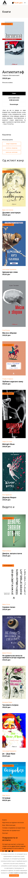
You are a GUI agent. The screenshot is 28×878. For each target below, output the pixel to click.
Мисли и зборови (9, 333)
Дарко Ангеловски (7, 210)
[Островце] (14, 777)
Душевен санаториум (11, 213)
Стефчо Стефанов (7, 379)
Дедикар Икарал (9, 497)
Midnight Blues (8, 444)
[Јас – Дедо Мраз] (14, 730)
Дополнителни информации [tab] (13, 99)
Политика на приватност (11, 830)
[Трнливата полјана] (14, 682)
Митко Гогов (6, 604)
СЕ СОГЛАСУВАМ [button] (14, 875)
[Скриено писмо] (14, 581)
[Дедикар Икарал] (14, 472)
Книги (4, 820)
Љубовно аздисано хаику (12, 381)
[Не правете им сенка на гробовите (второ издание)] (14, 632)
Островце (6, 798)
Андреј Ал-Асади (7, 441)
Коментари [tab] (14, 104)
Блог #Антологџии (8, 825)
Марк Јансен (6, 795)
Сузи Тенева (6, 330)
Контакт (5, 833)
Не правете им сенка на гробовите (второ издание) (13, 657)
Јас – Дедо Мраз (8, 754)
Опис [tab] (14, 93)
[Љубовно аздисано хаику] (14, 358)
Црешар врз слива (10, 272)
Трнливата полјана (10, 705)
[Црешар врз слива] (14, 243)
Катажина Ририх (7, 702)
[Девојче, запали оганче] (14, 530)
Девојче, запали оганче (12, 553)
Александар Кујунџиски (9, 269)
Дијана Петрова (7, 653)
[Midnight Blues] (14, 414)
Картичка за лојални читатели (13, 822)
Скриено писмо (8, 607)
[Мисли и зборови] (14, 303)
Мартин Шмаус (6, 551)
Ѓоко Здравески (7, 494)
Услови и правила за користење (13, 828)
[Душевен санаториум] (14, 187)
